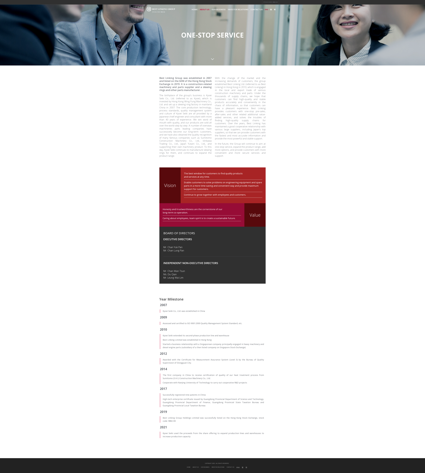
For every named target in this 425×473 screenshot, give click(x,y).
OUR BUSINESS (219, 9)
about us (204, 9)
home (195, 9)
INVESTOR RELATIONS (238, 9)
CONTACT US (230, 467)
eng (266, 9)
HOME (188, 467)
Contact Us (257, 9)
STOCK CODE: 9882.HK (270, 2)
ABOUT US (196, 467)
